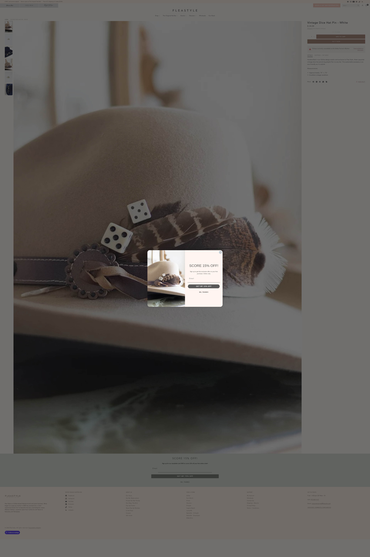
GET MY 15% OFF (204, 286)
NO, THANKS (203, 292)
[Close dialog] (220, 252)
